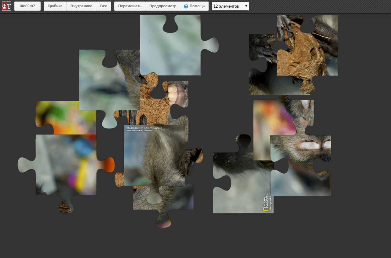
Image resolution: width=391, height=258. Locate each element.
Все (103, 6)
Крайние (55, 6)
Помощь (197, 6)
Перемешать (129, 6)
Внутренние (81, 6)
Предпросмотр (162, 6)
